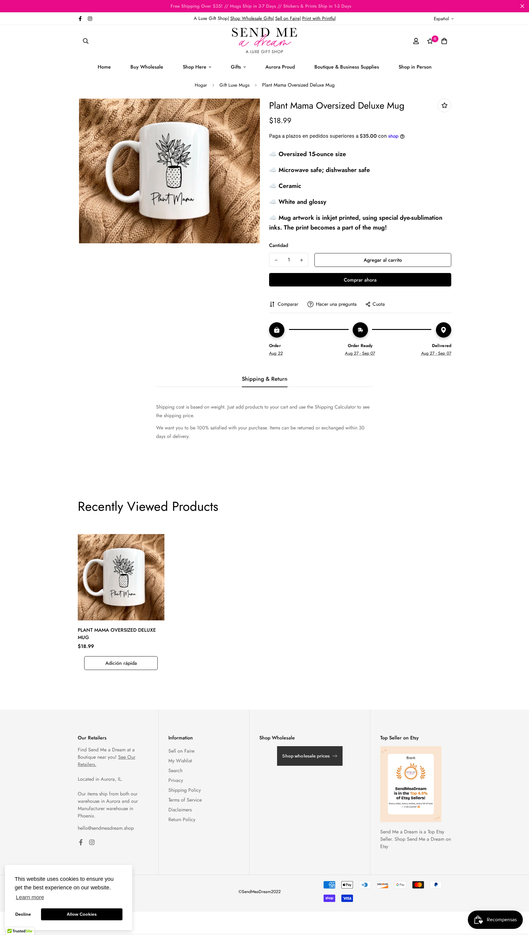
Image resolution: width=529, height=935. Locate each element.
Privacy (175, 780)
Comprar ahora (360, 279)
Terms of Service (185, 799)
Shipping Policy (184, 790)
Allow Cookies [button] (82, 914)
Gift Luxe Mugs (234, 85)
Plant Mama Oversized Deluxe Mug (117, 633)
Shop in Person (415, 66)
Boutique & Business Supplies (346, 66)
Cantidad (278, 245)
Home (104, 66)
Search (175, 770)
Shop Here (194, 66)
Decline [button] (23, 914)
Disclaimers (180, 809)
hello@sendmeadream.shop (106, 828)
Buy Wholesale (146, 66)
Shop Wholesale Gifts (251, 18)
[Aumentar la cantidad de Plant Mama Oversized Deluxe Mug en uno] (301, 260)
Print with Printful (319, 18)
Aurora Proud (280, 66)
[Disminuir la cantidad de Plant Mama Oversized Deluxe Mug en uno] (276, 260)
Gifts (236, 66)
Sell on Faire (287, 18)
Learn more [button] (30, 897)
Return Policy (181, 819)
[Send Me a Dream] (264, 41)
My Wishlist (180, 760)
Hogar (201, 85)
